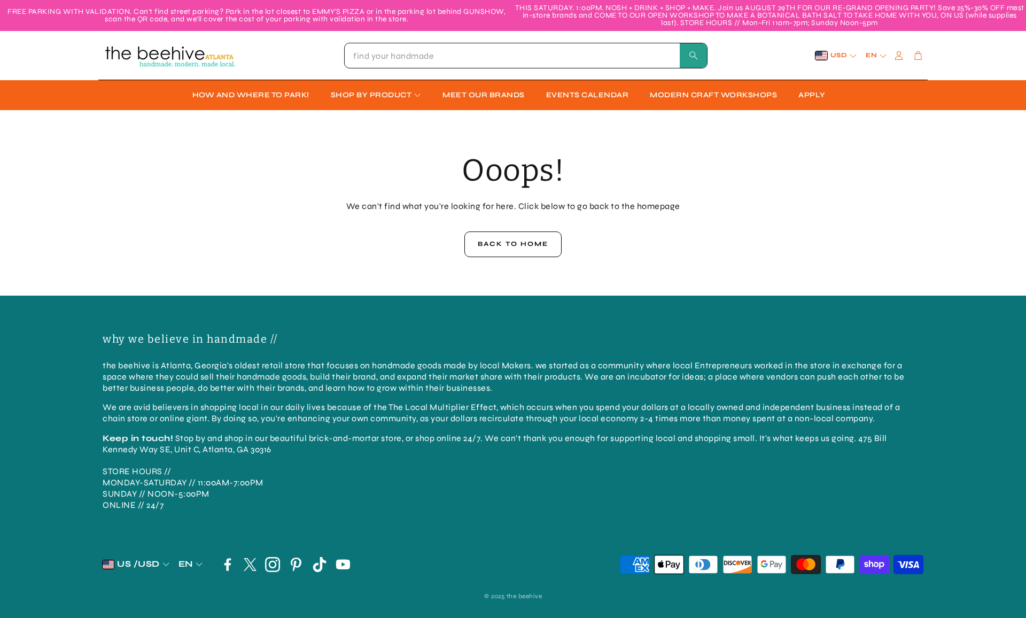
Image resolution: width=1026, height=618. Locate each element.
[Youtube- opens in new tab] (343, 564)
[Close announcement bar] (1015, 8)
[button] (526, 55)
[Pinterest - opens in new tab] (296, 564)
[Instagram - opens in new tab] (272, 564)
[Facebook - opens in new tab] (227, 564)
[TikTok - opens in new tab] (319, 564)
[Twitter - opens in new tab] (250, 564)
